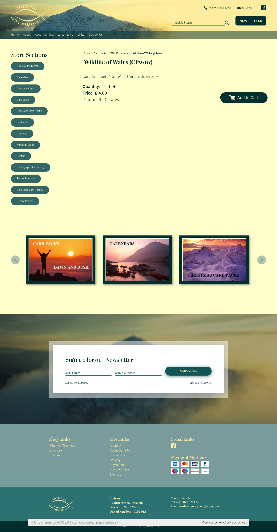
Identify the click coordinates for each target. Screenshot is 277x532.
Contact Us (95, 34)
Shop (87, 53)
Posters (21, 156)
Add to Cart (248, 97)
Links (81, 34)
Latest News (65, 34)
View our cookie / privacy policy (223, 522)
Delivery (115, 460)
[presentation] (15, 260)
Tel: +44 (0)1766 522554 (184, 502)
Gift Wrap (22, 133)
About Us (116, 446)
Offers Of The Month (63, 446)
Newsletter (250, 21)
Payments (117, 465)
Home (15, 34)
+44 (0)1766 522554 (220, 7)
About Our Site (44, 34)
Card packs (23, 99)
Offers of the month (28, 65)
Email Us (247, 7)
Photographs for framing (31, 167)
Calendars (22, 77)
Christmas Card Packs (29, 111)
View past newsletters (201, 383)
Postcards (22, 122)
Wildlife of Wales (120, 53)
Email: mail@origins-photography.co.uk (195, 506)
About (27, 34)
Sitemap (115, 474)
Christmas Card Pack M (30, 189)
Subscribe (188, 371)
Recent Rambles (26, 178)
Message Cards (25, 144)
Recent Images (25, 201)
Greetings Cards (26, 88)
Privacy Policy (119, 470)
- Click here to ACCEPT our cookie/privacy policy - (75, 522)
